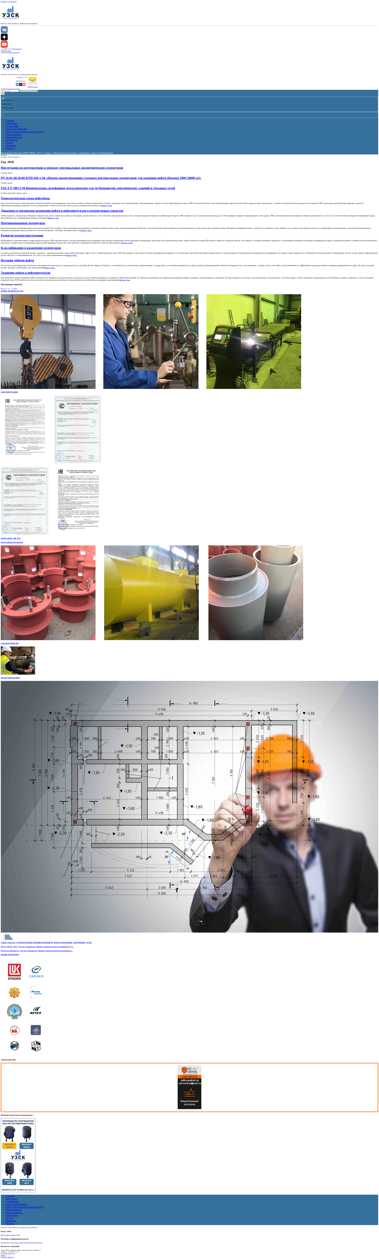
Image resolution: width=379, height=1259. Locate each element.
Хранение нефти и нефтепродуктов (25, 272)
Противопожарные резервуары (23, 223)
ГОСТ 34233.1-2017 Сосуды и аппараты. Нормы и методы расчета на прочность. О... (37, 947)
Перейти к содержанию (9, 1)
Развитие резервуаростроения (22, 235)
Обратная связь (6, 51)
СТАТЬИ (8, 937)
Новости (10, 148)
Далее (15, 288)
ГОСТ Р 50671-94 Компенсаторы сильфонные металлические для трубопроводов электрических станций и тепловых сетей (88, 188)
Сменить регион (13, 52)
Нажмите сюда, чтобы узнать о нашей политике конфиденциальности (21, 1242)
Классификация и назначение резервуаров (31, 248)
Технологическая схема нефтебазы (25, 198)
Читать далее (106, 205)
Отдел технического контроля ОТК (24, 131)
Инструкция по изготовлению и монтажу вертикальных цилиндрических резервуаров (62, 167)
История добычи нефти (17, 260)
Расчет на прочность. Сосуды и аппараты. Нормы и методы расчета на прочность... (37, 951)
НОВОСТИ (9, 939)
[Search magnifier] (3, 93)
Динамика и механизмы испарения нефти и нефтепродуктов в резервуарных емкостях (62, 210)
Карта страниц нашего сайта (10, 1235)
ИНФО (7, 935)
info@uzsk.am (16, 49)
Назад (3, 288)
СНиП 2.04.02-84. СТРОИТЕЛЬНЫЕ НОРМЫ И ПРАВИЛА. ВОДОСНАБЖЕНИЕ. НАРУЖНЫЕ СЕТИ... (47, 943)
